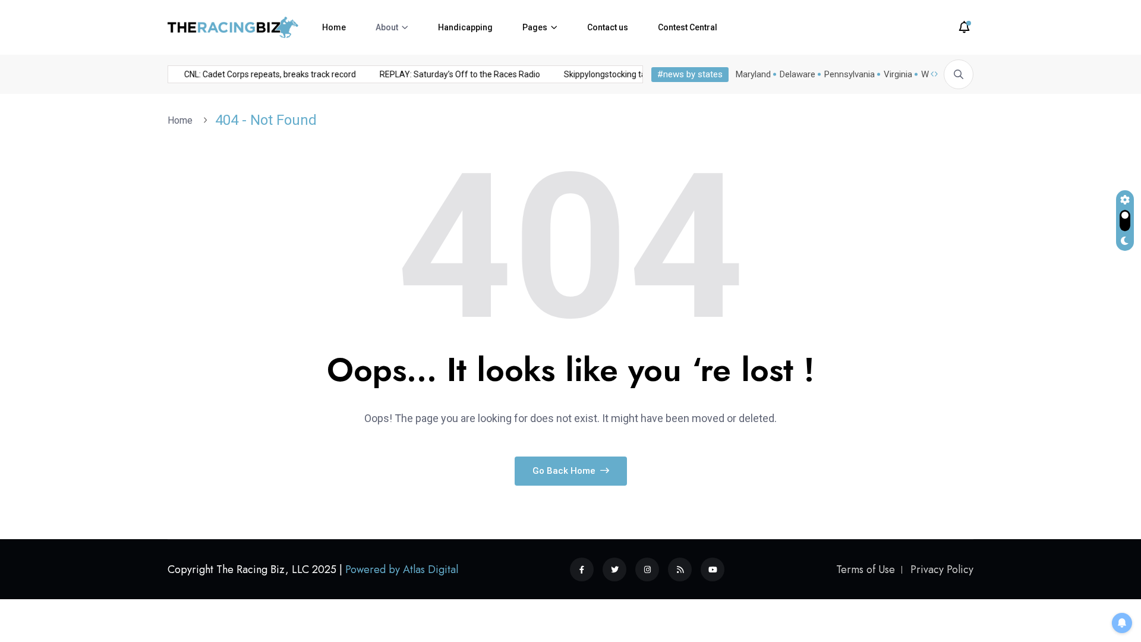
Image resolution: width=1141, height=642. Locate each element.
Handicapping (465, 27)
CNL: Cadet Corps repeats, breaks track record (265, 74)
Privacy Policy (941, 569)
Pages (534, 27)
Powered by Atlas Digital (401, 569)
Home (334, 27)
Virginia (898, 74)
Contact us (607, 27)
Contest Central (687, 27)
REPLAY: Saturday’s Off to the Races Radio (455, 74)
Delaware (797, 74)
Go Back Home (565, 470)
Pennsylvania (849, 74)
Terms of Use (865, 569)
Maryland (753, 74)
